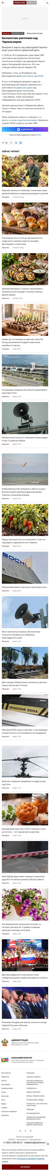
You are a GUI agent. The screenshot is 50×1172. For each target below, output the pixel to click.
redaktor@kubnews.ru (35, 1142)
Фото (3, 1100)
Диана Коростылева (35, 33)
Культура (5, 1096)
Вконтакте (20, 1131)
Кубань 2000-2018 (33, 1092)
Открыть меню (3, 3)
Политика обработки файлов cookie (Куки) (35, 1124)
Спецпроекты (32, 1088)
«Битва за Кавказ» (34, 1077)
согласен (25, 1167)
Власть (4, 1081)
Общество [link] (5, 247)
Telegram (30, 1131)
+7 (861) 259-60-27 (13, 1142)
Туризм (4, 1108)
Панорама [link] (5, 197)
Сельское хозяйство (9, 1111)
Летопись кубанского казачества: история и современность (35, 1082)
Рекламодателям (33, 1113)
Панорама (30, 1073)
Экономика (5, 1084)
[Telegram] (16, 143)
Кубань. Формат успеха (35, 1096)
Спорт (3, 1092)
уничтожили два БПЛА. (33, 76)
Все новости (6, 1073)
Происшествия (7, 1088)
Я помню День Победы (35, 1100)
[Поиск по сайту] (47, 3)
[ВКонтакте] (6, 143)
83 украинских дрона (22, 88)
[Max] (20, 143)
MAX (39, 135)
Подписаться (27, 129)
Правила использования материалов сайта (36, 1118)
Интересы (5, 1115)
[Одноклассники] (11, 143)
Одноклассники (25, 1131)
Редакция (30, 1109)
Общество (6, 33)
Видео (3, 1104)
